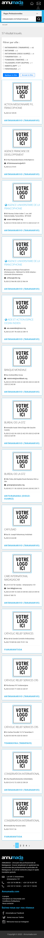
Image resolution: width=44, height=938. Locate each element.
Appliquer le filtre (11, 75)
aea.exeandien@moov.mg (16, 328)
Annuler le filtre (27, 75)
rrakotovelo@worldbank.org (17, 378)
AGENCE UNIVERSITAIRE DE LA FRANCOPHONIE (22, 206)
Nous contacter (8, 903)
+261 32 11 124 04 (30, 886)
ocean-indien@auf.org (15, 219)
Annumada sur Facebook (14, 913)
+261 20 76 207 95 (30, 882)
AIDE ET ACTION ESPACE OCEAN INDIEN (18, 321)
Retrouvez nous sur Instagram (17, 922)
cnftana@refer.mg (13, 278)
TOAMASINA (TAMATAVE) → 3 (16, 59)
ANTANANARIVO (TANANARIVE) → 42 (19, 47)
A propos (5, 896)
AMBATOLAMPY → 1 (12, 66)
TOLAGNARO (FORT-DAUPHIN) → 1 (18, 63)
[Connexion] (39, 7)
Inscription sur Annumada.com (13, 899)
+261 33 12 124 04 (14, 886)
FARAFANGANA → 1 (12, 69)
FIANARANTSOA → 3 (12, 56)
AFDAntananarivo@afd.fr (16, 163)
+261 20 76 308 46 (14, 882)
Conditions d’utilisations (11, 901)
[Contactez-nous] (39, 3)
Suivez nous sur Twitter (15, 917)
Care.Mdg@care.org (14, 588)
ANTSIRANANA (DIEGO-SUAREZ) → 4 (19, 53)
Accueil (4, 25)
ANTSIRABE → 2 (11, 50)
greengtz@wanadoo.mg (16, 485)
